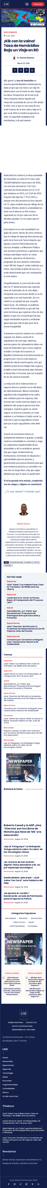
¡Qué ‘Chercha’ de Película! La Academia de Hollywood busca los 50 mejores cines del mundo (25, 628)
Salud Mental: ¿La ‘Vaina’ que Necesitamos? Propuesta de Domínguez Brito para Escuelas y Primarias (23, 614)
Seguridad (8, 565)
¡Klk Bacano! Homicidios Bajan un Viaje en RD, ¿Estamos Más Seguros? (35, 992)
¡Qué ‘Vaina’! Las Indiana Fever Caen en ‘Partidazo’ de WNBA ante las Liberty (25, 586)
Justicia (36, 562)
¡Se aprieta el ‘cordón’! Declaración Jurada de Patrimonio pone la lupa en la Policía (23, 896)
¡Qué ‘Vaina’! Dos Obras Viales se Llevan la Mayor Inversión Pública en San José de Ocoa (23, 720)
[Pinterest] (26, 70)
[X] (20, 70)
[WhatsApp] (32, 70)
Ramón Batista (27, 58)
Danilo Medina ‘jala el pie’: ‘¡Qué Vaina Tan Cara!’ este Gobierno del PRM (23, 880)
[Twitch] (26, 1184)
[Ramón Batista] (15, 57)
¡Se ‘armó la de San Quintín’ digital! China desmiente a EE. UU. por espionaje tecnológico (22, 865)
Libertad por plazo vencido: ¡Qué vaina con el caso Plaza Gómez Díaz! (12, 991)
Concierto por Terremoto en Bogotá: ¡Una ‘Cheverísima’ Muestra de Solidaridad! (25, 641)
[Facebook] (14, 70)
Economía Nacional (16, 562)
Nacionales (10, 32)
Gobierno (28, 562)
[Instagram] (14, 1184)
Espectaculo (13, 623)
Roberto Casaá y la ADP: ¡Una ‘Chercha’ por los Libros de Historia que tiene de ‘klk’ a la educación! (23, 733)
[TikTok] (20, 1184)
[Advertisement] (23, 149)
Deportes (11, 581)
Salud (10, 608)
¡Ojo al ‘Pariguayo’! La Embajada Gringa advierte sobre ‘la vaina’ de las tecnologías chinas (22, 745)
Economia (8, 715)
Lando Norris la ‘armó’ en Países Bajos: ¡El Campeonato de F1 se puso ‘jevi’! (25, 600)
